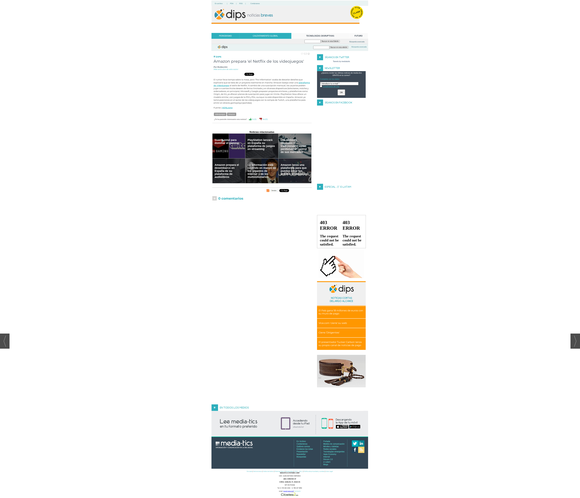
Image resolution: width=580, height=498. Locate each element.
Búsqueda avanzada (356, 42)
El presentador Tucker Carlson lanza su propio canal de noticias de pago (340, 344)
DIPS (218, 56)
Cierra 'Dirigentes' (329, 332)
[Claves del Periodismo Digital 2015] (341, 264)
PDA (231, 3)
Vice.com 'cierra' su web (333, 323)
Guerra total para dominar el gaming (227, 141)
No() (265, 119)
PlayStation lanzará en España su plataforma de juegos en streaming (261, 144)
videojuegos (220, 114)
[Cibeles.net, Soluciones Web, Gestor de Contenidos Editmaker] (289, 495)
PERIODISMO (225, 36)
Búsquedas (289, 471)
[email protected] (288, 491)
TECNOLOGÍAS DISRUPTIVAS (320, 36)
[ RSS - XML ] (298, 471)
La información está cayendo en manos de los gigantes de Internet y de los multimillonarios (262, 170)
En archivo (219, 3)
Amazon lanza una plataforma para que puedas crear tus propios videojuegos (294, 169)
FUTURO (358, 36)
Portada (249, 471)
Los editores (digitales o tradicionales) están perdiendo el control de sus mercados (294, 146)
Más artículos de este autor (226, 69)
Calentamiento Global (265, 36)
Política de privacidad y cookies (314, 471)
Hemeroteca (257, 471)
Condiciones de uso (331, 86)
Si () (254, 119)
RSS (241, 3)
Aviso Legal (329, 471)
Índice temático (268, 471)
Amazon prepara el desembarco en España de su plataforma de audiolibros (227, 170)
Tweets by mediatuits (341, 61)
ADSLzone (227, 108)
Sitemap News (279, 471)
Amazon (231, 114)
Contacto (297, 491)
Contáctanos (255, 3)
